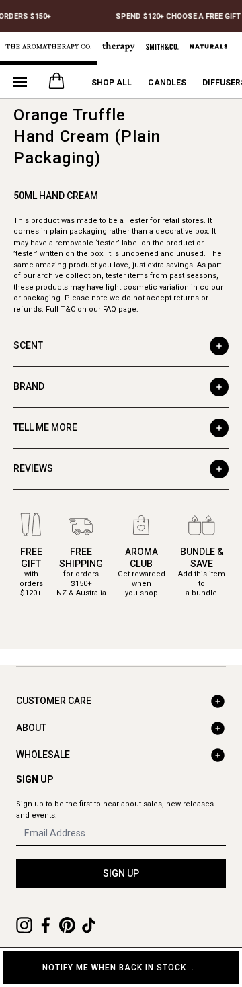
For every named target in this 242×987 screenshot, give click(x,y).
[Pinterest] (67, 925)
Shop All (111, 82)
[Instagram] (24, 925)
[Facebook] (46, 925)
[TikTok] (89, 925)
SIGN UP (121, 873)
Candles (167, 82)
